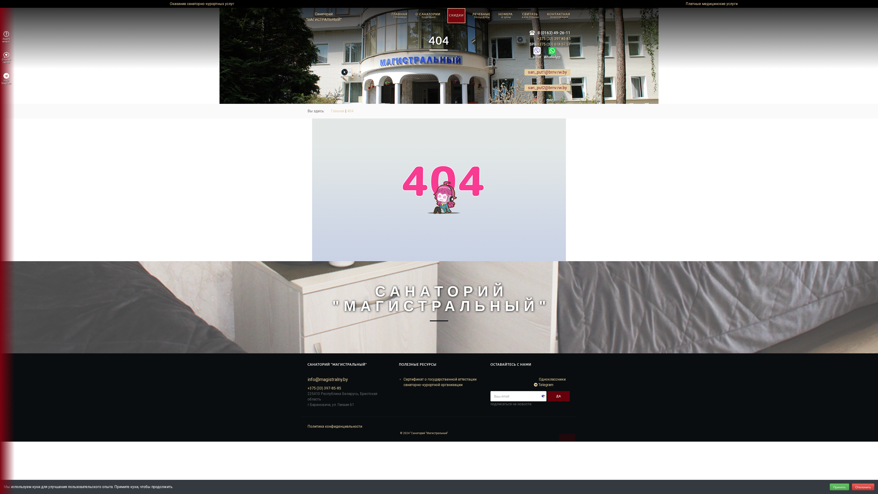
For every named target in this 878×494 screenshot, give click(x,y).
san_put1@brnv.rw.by (547, 72)
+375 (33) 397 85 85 (553, 39)
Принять (839, 487)
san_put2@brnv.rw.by (547, 87)
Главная (337, 111)
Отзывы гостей (6, 61)
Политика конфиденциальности (335, 426)
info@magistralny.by (328, 379)
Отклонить (863, 487)
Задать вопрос (6, 40)
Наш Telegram (6, 82)
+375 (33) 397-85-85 (324, 388)
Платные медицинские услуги (712, 4)
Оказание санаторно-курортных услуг (202, 4)
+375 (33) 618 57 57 (553, 44)
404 (350, 111)
